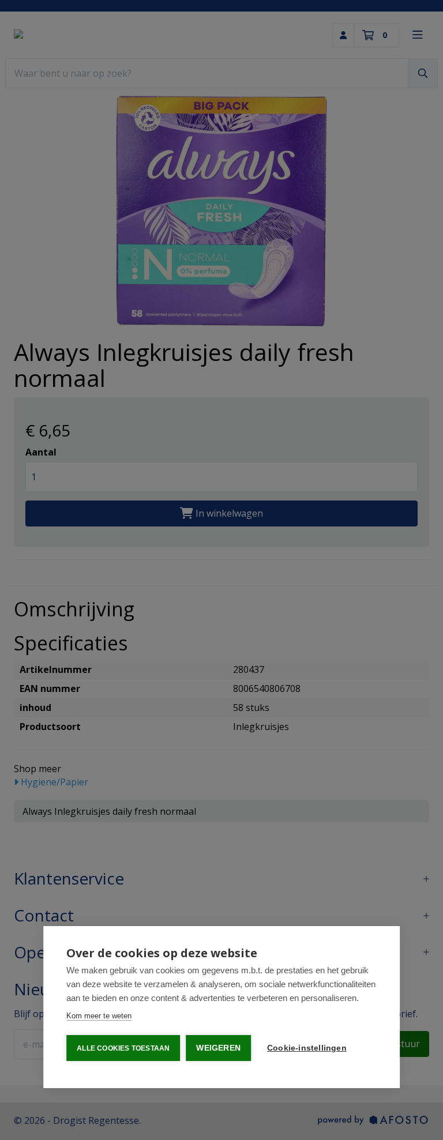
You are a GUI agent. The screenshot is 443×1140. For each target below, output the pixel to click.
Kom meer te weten (99, 1015)
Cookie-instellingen (307, 1048)
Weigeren (218, 1048)
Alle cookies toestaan (123, 1048)
